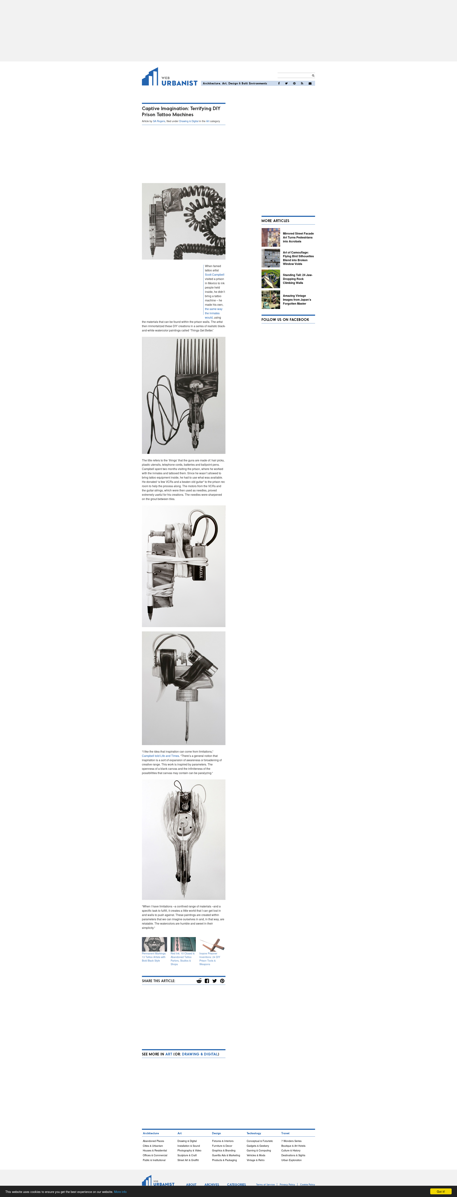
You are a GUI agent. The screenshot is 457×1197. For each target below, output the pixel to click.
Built (245, 83)
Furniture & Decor (222, 1145)
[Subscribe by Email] (310, 83)
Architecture (211, 83)
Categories (236, 1184)
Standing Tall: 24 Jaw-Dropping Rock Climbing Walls (297, 279)
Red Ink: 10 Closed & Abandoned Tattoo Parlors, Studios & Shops (183, 959)
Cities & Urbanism (153, 1145)
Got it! (441, 1191)
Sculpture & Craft (187, 1155)
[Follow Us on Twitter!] (286, 83)
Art (224, 83)
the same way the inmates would (213, 313)
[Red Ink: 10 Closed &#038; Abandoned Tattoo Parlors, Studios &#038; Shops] (183, 944)
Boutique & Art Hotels (293, 1145)
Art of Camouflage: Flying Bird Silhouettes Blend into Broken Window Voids (298, 258)
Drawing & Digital (189, 121)
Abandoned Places (153, 1141)
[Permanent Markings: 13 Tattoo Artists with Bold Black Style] (154, 944)
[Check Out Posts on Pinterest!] (294, 83)
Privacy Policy (287, 1184)
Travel (285, 1133)
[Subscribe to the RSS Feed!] (302, 83)
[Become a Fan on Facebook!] (278, 83)
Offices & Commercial (155, 1155)
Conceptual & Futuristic (260, 1141)
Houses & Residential (155, 1150)
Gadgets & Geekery (258, 1145)
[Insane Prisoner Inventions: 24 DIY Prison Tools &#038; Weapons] (212, 944)
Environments (258, 83)
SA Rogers (159, 121)
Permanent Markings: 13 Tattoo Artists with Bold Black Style (154, 957)
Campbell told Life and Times (160, 756)
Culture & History (290, 1150)
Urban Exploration (291, 1160)
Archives (211, 1184)
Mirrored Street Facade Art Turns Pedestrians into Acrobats (298, 237)
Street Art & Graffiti (188, 1160)
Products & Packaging (224, 1160)
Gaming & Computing (259, 1150)
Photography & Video (189, 1150)
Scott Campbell (214, 274)
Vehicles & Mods (256, 1155)
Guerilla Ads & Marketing (226, 1155)
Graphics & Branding (223, 1150)
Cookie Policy (307, 1184)
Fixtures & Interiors (222, 1141)
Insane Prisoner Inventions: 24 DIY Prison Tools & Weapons (209, 959)
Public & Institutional (154, 1160)
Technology (254, 1133)
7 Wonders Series (291, 1141)
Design (233, 83)
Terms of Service (265, 1184)
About (191, 1184)
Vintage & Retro (256, 1160)
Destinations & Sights (293, 1155)
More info (120, 1191)
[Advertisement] (228, 31)
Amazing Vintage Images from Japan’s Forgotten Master (297, 299)
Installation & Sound (188, 1145)
